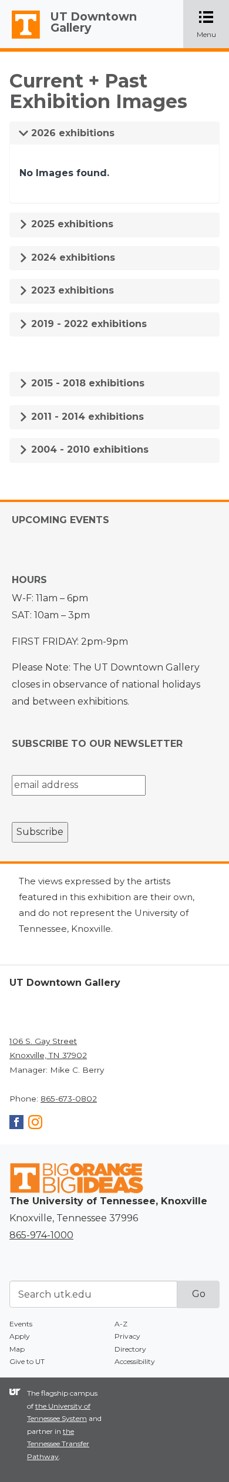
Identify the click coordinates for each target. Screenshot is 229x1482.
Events (20, 1323)
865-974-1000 (41, 1235)
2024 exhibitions (71, 257)
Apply (19, 1336)
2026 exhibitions (71, 133)
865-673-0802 (69, 1098)
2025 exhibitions (70, 224)
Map (17, 1349)
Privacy (127, 1336)
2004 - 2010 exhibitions (88, 449)
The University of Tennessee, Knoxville (20, 38)
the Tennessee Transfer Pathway (58, 1444)
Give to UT (27, 1361)
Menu (213, 25)
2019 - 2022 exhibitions (87, 323)
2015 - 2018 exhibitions (86, 383)
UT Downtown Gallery (93, 22)
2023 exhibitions (71, 290)
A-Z (120, 1323)
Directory (130, 1349)
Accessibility (134, 1361)
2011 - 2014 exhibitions (86, 416)
